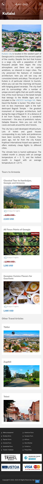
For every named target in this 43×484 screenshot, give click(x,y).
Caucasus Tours (28, 436)
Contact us (27, 446)
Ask (37, 481)
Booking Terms (7, 436)
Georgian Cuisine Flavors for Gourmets (18, 277)
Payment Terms (7, 439)
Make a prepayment (8, 432)
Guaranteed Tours (8, 446)
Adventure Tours (29, 432)
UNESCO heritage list (25, 100)
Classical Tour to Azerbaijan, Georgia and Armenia (18, 182)
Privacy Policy (28, 449)
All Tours (26, 439)
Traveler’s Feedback (8, 449)
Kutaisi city (7, 54)
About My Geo (28, 443)
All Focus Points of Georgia (17, 230)
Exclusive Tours (7, 443)
